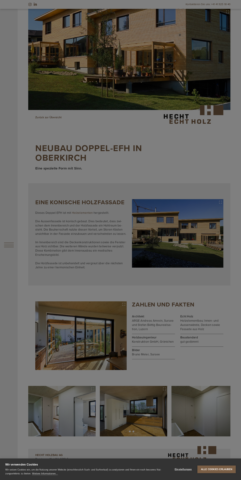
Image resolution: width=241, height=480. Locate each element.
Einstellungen (183, 469)
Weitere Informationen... (45, 473)
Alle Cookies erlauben (216, 469)
